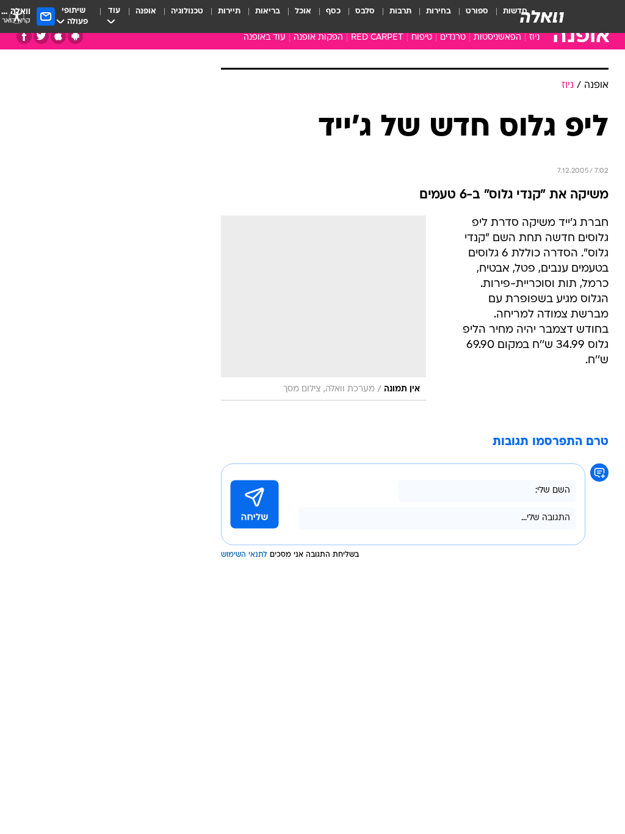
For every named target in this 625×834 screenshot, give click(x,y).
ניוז (534, 38)
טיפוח (421, 38)
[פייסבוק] (24, 36)
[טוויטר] (41, 36)
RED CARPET (377, 38)
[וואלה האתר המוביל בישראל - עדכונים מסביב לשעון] (542, 16)
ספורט (477, 11)
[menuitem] (469, 16)
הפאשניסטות (497, 38)
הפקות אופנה (318, 38)
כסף (333, 11)
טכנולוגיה (187, 11)
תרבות (400, 11)
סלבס (365, 11)
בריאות (267, 11)
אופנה (145, 11)
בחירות (438, 11)
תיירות (229, 11)
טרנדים (453, 38)
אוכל (303, 11)
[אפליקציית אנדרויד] (75, 36)
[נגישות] (16, 16)
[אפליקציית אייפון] (58, 36)
